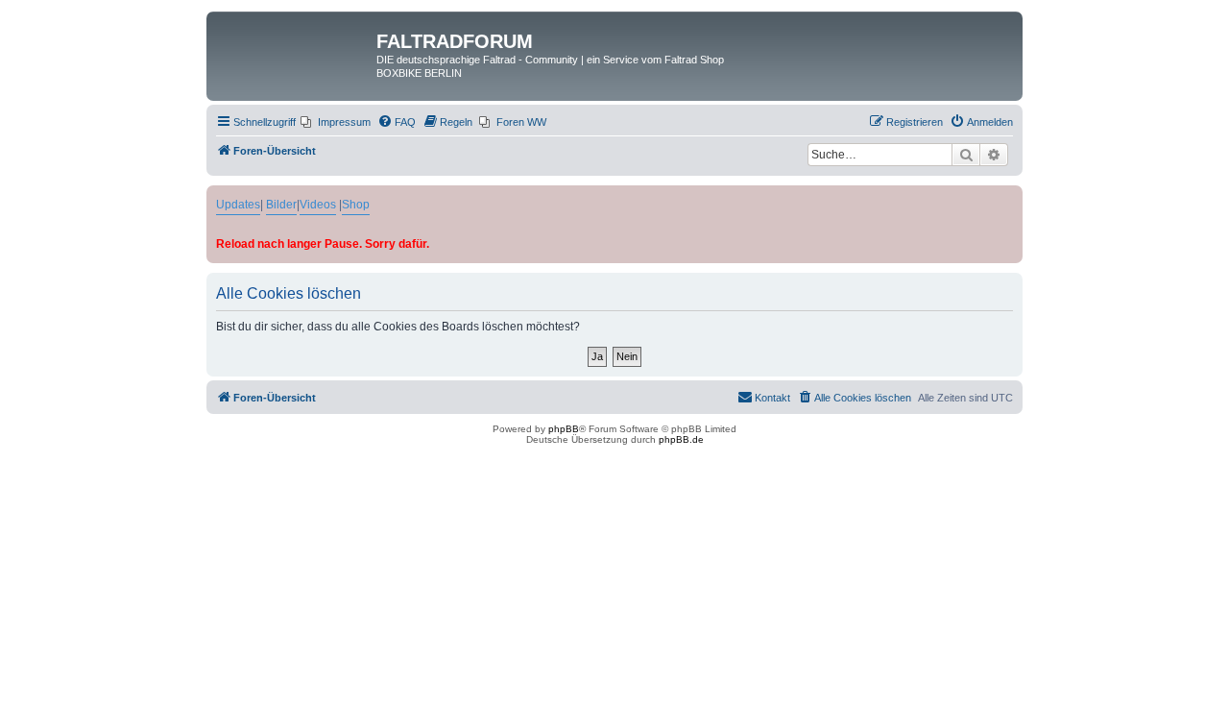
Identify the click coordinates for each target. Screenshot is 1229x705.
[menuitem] (336, 122)
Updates (238, 204)
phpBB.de (681, 439)
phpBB (563, 429)
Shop (356, 204)
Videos (318, 204)
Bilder (281, 204)
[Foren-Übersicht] (293, 47)
